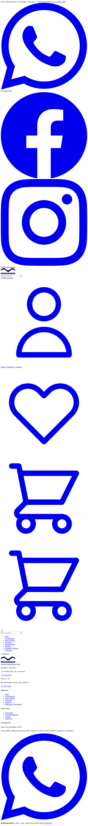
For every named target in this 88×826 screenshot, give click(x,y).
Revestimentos (10, 644)
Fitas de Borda (10, 640)
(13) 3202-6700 (60, 2)
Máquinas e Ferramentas (13, 704)
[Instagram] (44, 265)
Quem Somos (5, 267)
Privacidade (9, 713)
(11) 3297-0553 (6, 686)
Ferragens (8, 642)
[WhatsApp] (44, 819)
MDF (7, 637)
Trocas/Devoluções (11, 715)
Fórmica (8, 646)
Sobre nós (8, 719)
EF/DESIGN (47, 823)
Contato (12, 267)
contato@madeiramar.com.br (10, 664)
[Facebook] (44, 178)
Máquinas (8, 650)
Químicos (8, 702)
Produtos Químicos (11, 648)
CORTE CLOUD (7, 278)
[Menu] (2, 630)
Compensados (10, 639)
